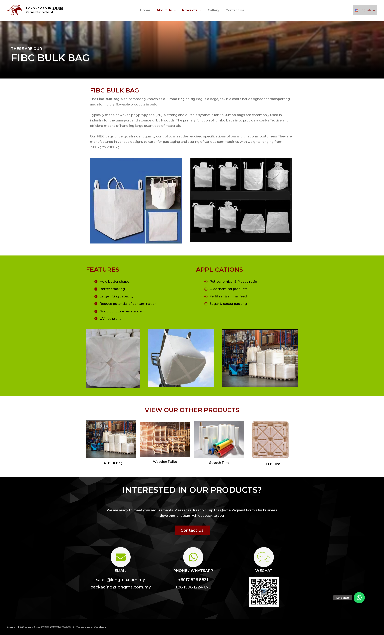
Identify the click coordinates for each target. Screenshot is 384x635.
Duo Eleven (100, 627)
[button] (192, 530)
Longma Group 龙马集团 (44, 8)
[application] (174, 10)
